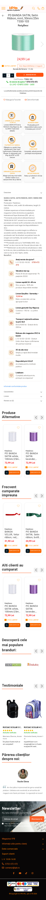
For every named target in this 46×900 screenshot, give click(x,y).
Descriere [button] (7, 192)
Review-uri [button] (9, 401)
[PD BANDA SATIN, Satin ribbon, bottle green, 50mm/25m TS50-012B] (33, 514)
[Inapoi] (2, 15)
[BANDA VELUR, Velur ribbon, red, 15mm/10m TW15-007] (12, 514)
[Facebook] (13, 873)
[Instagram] (32, 873)
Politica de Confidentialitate (22, 826)
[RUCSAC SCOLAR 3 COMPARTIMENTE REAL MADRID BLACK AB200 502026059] (12, 709)
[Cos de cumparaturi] (42, 8)
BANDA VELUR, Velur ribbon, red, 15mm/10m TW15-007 (12, 534)
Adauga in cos (31, 74)
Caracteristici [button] (8, 392)
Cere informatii (33, 100)
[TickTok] (26, 873)
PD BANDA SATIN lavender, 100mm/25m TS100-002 (33, 456)
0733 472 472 (11, 864)
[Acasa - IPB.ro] (15, 8)
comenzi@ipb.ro (12, 868)
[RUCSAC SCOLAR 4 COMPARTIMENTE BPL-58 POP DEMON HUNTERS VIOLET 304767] (33, 709)
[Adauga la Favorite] (18, 428)
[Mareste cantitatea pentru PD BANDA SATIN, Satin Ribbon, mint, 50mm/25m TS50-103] (12, 75)
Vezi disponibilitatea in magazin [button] (31, 66)
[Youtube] (20, 873)
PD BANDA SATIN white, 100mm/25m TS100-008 (12, 456)
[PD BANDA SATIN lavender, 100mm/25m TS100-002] (33, 436)
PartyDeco (8, 451)
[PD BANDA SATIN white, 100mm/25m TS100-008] (12, 436)
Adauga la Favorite (13, 100)
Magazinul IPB (8, 839)
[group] (23, 41)
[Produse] (3, 8)
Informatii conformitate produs (15, 386)
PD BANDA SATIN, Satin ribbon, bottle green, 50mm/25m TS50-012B (33, 534)
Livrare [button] (6, 396)
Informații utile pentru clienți (14, 844)
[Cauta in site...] (33, 8)
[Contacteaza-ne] (38, 8)
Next (42, 44)
